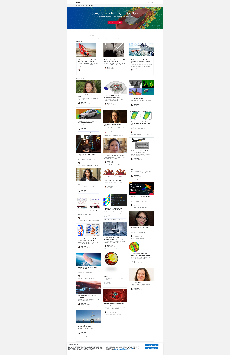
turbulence (133, 264)
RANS (136, 264)
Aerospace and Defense (143, 207)
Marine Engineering (83, 336)
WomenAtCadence (90, 165)
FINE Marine (106, 248)
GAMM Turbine (139, 134)
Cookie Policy (130, 38)
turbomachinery (83, 249)
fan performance (109, 190)
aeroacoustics (95, 306)
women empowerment (82, 165)
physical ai (114, 314)
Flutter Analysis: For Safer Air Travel (87, 211)
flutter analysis (90, 220)
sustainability (93, 336)
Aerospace (91, 306)
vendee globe (122, 248)
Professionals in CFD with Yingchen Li (114, 155)
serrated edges (121, 190)
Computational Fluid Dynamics (109, 164)
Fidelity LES (87, 306)
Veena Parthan (84, 68)
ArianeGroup (82, 278)
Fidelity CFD (93, 132)
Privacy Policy (137, 38)
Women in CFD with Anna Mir (138, 282)
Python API (116, 219)
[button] (148, 2)
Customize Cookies (152, 348)
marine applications (136, 108)
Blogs (77, 5)
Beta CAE (86, 132)
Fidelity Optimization (142, 179)
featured (88, 336)
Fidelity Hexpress (134, 134)
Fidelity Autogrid (146, 134)
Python (105, 219)
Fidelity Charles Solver (108, 106)
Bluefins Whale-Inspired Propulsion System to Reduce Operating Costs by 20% (140, 61)
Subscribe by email (115, 22)
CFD (79, 132)
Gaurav (108, 215)
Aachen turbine (88, 249)
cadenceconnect (136, 207)
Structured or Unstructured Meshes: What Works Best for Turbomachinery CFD (140, 123)
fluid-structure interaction (82, 220)
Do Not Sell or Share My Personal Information (121, 349)
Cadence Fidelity (110, 219)
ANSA (89, 132)
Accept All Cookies (151, 345)
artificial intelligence (108, 314)
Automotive (82, 132)
